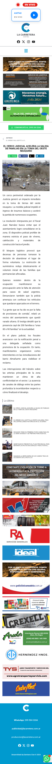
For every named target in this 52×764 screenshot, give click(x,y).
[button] (26, 51)
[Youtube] (33, 42)
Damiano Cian (29, 755)
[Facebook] (18, 42)
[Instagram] (28, 42)
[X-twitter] (23, 42)
